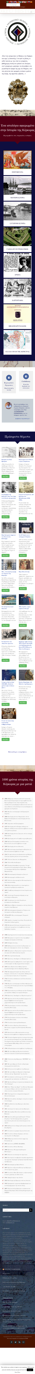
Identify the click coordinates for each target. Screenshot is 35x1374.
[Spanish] (31, 2)
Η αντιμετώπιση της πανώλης (11, 1311)
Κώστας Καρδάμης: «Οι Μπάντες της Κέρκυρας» (26, 683)
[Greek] (20, 2)
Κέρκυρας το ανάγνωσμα (12, 1269)
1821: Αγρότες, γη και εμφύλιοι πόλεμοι (25, 607)
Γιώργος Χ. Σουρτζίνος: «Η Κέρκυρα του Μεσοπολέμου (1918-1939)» (26, 497)
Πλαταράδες (6, 1273)
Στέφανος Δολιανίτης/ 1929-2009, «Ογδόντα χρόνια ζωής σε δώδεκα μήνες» (8, 684)
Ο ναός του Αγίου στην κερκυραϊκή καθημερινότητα (8, 722)
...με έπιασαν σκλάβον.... (10, 1286)
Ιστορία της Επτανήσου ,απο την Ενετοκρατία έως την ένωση (17, 1321)
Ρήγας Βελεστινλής (24, 571)
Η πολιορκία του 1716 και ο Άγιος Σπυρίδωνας (26, 460)
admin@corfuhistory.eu (13, 1221)
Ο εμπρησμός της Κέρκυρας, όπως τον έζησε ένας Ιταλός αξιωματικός (9, 496)
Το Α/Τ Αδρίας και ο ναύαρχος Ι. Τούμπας (25, 536)
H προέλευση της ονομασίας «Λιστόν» (14, 1315)
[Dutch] (12, 2)
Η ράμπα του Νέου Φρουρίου (7, 460)
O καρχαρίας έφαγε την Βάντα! (12, 1307)
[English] (14, 2)
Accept (30, 1370)
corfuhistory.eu (10, 1222)
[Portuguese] (27, 2)
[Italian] (22, 2)
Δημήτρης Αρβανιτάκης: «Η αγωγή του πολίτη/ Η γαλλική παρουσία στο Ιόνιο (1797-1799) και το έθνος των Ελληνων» (25, 645)
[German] (18, 2)
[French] (16, 2)
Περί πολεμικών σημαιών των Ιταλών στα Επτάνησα (9, 536)
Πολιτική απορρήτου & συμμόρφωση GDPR (17, 1338)
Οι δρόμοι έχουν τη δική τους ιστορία (14, 1291)
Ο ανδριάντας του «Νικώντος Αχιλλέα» (7, 642)
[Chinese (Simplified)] (10, 2)
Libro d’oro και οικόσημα (10, 1302)
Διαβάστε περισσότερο (22, 418)
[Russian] (29, 2)
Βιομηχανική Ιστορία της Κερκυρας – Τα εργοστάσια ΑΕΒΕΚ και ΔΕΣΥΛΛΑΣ (15, 1327)
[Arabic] (7, 2)
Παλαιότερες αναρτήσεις (17, 752)
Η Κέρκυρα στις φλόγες (10, 1278)
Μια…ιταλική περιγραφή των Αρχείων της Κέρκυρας (9, 573)
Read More (5, 476)
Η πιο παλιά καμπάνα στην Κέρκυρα (14, 1282)
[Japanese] (25, 2)
